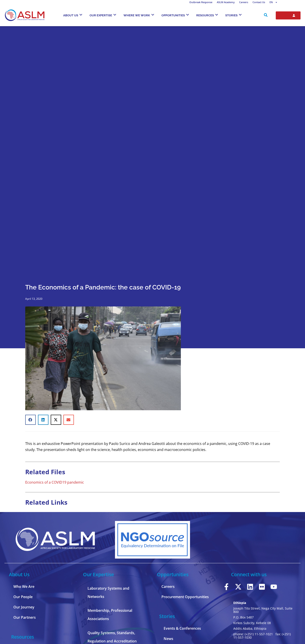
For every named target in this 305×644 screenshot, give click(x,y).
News (168, 638)
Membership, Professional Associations (110, 614)
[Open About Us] (80, 15)
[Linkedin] (250, 586)
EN (271, 2)
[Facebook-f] (226, 586)
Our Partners (24, 617)
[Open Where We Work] (152, 15)
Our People (23, 596)
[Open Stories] (240, 15)
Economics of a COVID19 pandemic (54, 482)
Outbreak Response (200, 2)
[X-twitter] (238, 586)
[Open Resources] (216, 15)
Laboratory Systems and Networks (108, 592)
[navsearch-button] (265, 15)
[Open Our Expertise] (114, 15)
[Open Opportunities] (187, 15)
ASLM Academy (226, 2)
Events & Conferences (182, 628)
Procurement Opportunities (185, 596)
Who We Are (23, 586)
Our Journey (23, 607)
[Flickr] (262, 586)
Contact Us (259, 2)
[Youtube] (273, 586)
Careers (243, 2)
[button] (30, 420)
